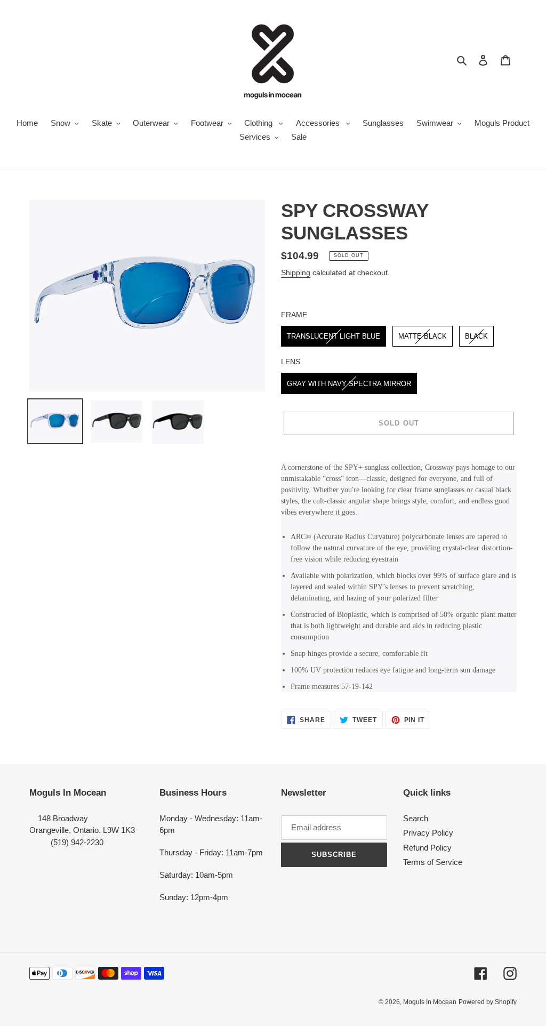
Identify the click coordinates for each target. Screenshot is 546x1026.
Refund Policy (427, 847)
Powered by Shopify (488, 1002)
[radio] (333, 336)
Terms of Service (432, 862)
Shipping (295, 272)
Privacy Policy (428, 832)
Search (415, 818)
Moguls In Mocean (429, 1002)
